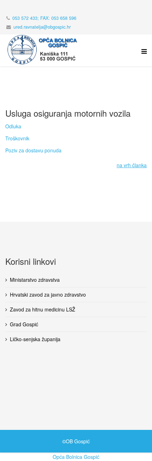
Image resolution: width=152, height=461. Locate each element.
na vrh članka (132, 165)
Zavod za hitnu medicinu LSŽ (42, 309)
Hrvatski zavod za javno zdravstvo (48, 294)
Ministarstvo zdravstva (35, 279)
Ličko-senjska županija (35, 339)
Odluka (13, 126)
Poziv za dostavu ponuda (33, 150)
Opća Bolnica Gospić (76, 456)
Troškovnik (17, 138)
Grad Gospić (24, 324)
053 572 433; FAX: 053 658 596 (44, 18)
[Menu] (142, 55)
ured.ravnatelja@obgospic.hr (42, 27)
